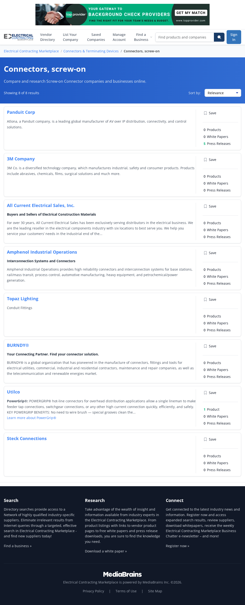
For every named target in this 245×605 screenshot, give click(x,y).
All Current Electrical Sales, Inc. (40, 205)
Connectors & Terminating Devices (91, 51)
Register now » (177, 546)
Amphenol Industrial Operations (42, 252)
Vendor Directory (47, 37)
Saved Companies (96, 37)
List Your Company (70, 37)
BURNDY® (18, 345)
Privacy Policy (93, 591)
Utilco (13, 392)
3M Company (21, 159)
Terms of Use (126, 591)
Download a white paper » (106, 551)
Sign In (233, 37)
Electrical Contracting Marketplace (31, 51)
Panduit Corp (21, 112)
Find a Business (141, 37)
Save (212, 113)
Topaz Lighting (22, 298)
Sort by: (195, 93)
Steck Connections (27, 438)
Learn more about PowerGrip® (31, 417)
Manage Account (119, 37)
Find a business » (18, 546)
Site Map (155, 591)
